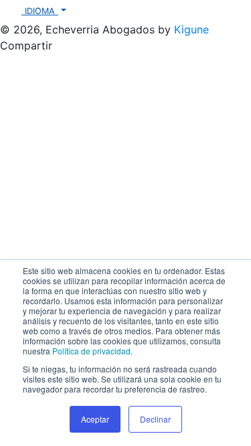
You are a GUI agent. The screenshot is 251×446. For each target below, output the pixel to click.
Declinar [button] (155, 419)
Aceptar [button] (95, 419)
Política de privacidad (91, 350)
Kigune (191, 29)
